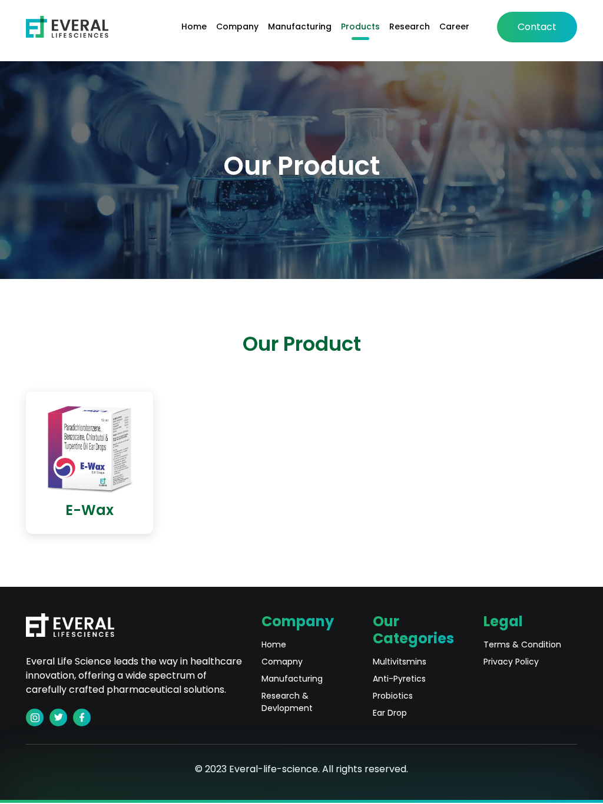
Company (237, 26)
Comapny (282, 661)
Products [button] (360, 26)
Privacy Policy (511, 661)
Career (454, 26)
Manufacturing (300, 26)
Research (409, 26)
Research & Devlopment (287, 702)
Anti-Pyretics (399, 679)
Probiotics (393, 696)
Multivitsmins (399, 661)
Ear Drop (390, 713)
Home (194, 26)
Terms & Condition (522, 644)
